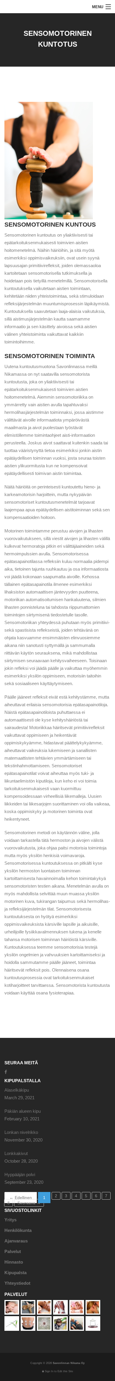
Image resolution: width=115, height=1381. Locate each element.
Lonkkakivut (16, 1153)
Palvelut (12, 1251)
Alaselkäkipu (16, 1089)
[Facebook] (5, 1072)
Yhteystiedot (17, 1283)
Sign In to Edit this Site (58, 1371)
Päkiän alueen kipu (22, 1111)
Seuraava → (29, 1202)
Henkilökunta (18, 1230)
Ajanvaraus (16, 1240)
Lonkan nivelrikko (21, 1132)
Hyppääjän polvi (19, 1174)
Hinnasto (13, 1261)
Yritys (10, 1219)
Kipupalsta (15, 1272)
